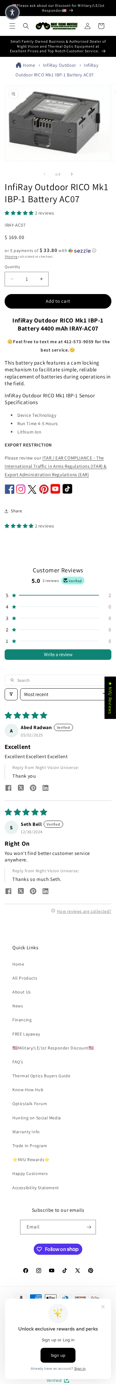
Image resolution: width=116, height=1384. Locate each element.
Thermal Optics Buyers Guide (41, 1076)
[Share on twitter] (20, 788)
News (17, 1006)
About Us (21, 992)
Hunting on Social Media (36, 1118)
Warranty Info (26, 1131)
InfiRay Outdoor (59, 65)
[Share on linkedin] (45, 788)
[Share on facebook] (8, 788)
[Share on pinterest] (33, 788)
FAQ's (17, 1062)
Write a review (58, 654)
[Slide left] (44, 174)
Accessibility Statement (35, 1187)
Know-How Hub (27, 1089)
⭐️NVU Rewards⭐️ (31, 1159)
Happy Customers (30, 1173)
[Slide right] (72, 174)
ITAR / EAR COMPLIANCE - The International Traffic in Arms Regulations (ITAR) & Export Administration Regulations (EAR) (56, 466)
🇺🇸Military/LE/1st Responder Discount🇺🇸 (53, 1048)
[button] (12, 26)
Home (29, 65)
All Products (24, 978)
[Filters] (11, 694)
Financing (22, 1020)
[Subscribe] (89, 1227)
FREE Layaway (26, 1034)
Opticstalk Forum (29, 1103)
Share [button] (16, 511)
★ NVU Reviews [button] (110, 697)
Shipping (11, 256)
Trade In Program (29, 1145)
